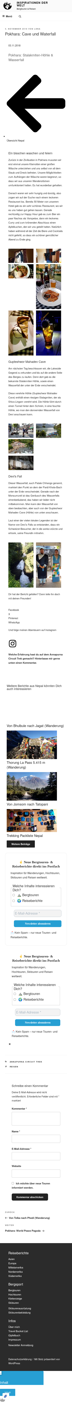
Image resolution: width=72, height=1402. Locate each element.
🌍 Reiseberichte (29, 901)
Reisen (14, 1066)
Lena (37, 29)
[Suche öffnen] (20, 16)
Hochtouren (14, 1294)
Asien (11, 1259)
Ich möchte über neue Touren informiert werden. (31, 1185)
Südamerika (15, 1276)
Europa (12, 1263)
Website (16, 1166)
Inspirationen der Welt (32, 4)
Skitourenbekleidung (19, 1312)
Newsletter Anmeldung (20, 1345)
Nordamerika (15, 1271)
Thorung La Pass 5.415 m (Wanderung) (26, 765)
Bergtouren (14, 1290)
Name (16, 1131)
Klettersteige (15, 1298)
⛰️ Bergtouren (27, 895)
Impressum (14, 1339)
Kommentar (19, 1108)
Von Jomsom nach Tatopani (27, 804)
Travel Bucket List (18, 1331)
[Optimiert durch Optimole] (6, 1396)
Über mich (14, 1327)
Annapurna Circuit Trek (26, 1061)
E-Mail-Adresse (21, 1149)
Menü (9, 16)
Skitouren (13, 1302)
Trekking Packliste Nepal (25, 835)
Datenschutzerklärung (20, 1359)
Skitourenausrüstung (19, 1308)
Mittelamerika (15, 1267)
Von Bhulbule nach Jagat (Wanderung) (35, 725)
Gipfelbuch (14, 1335)
